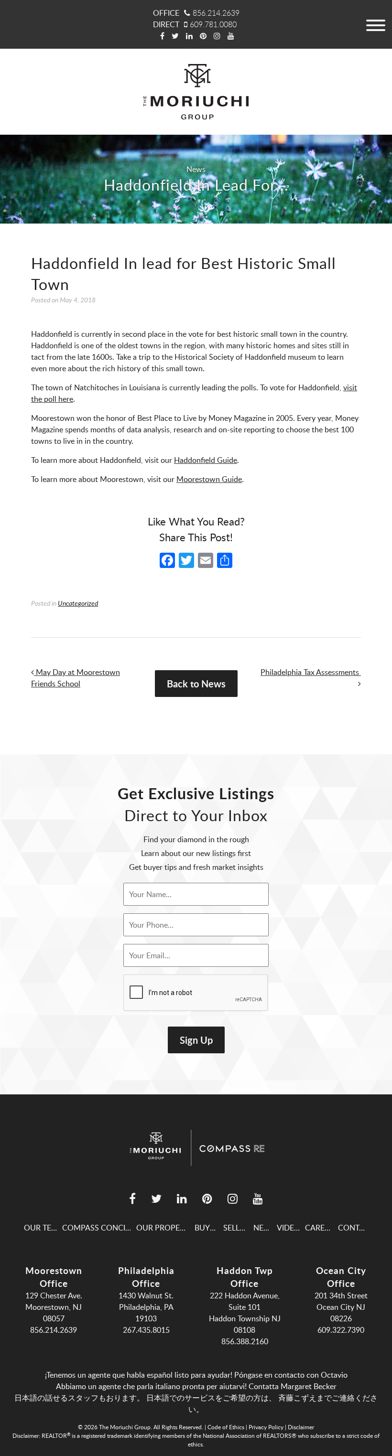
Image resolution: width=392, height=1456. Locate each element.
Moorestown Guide (209, 479)
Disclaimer (301, 1427)
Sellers (238, 1227)
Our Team (44, 1227)
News (196, 169)
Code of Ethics (225, 1427)
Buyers (209, 1227)
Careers (321, 1227)
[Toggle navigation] (375, 24)
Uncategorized (78, 603)
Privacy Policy (266, 1427)
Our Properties (167, 1227)
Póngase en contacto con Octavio (291, 1375)
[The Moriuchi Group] (196, 91)
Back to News (196, 683)
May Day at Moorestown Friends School (75, 678)
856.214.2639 (216, 13)
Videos (291, 1227)
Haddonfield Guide (205, 460)
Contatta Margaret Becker (293, 1386)
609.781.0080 (213, 24)
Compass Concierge (103, 1227)
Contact (356, 1227)
